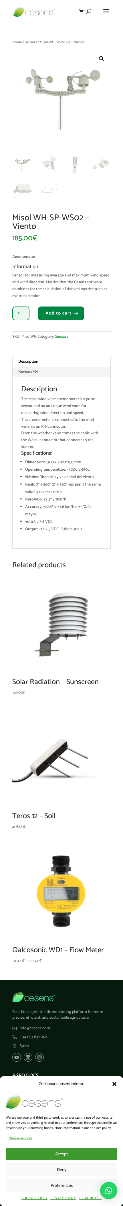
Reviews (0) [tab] (28, 371)
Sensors (31, 42)
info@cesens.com (35, 1028)
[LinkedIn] (28, 1057)
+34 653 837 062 (33, 1037)
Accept (61, 1154)
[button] (114, 1084)
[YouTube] (16, 1057)
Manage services (20, 1138)
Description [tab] (28, 361)
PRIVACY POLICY (63, 1198)
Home (17, 42)
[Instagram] (39, 1057)
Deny (61, 1169)
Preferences (62, 1185)
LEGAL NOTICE (90, 1198)
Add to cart (58, 313)
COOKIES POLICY (34, 1198)
